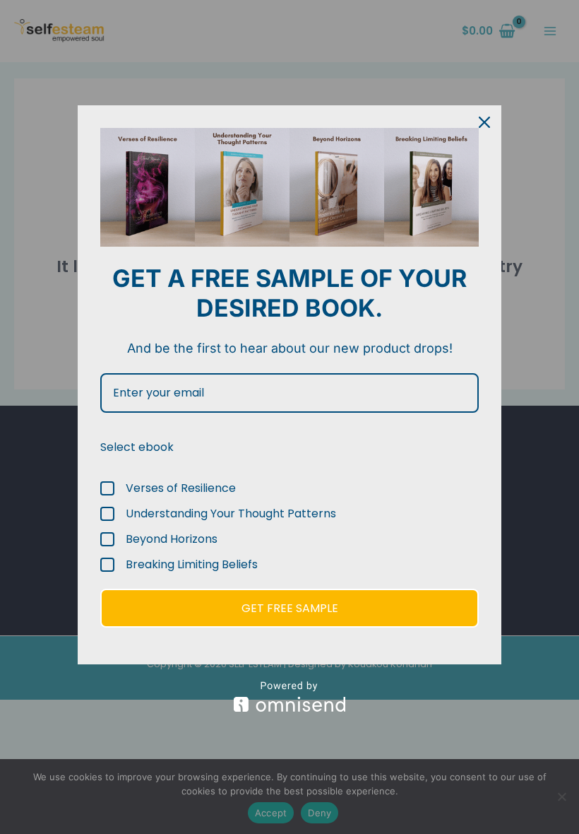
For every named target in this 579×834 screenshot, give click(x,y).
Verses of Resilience (181, 488)
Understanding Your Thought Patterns (231, 514)
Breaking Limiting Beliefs (192, 565)
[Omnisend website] (289, 696)
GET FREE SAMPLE (289, 608)
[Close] (484, 122)
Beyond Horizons (171, 539)
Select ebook (137, 447)
